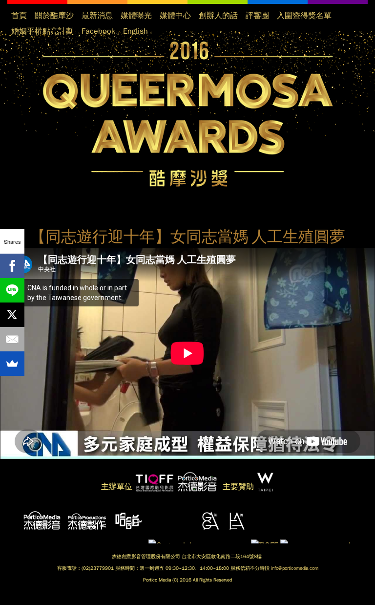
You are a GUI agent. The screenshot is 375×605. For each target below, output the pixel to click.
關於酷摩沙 (54, 16)
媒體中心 (175, 16)
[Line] (12, 290)
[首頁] (187, 114)
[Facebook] (12, 266)
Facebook (98, 31)
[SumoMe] (12, 363)
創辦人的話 (218, 16)
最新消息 (97, 16)
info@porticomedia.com (294, 568)
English (135, 31)
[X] (12, 314)
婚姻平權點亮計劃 (42, 31)
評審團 (257, 16)
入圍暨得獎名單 (304, 16)
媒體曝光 (136, 16)
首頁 (19, 16)
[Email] (12, 339)
